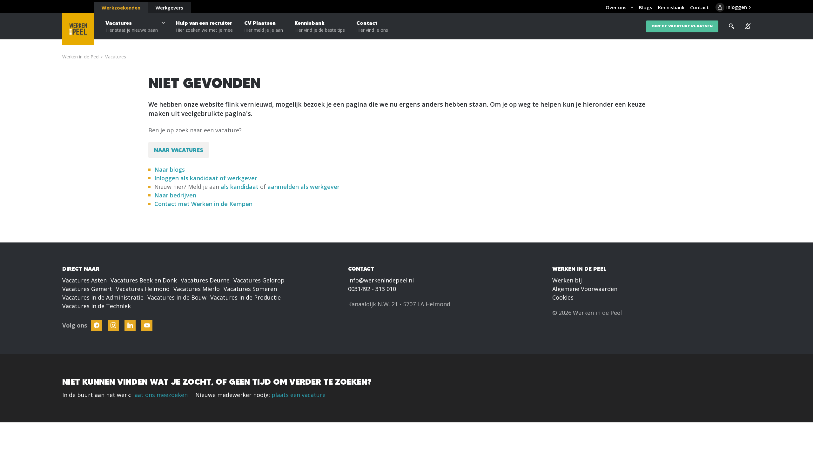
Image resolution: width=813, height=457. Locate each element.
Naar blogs (169, 169)
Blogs (645, 7)
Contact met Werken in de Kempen (203, 204)
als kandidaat (240, 186)
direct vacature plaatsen (682, 26)
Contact (372, 26)
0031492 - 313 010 (372, 289)
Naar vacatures (178, 150)
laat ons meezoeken (160, 395)
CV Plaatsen (263, 26)
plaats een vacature (299, 395)
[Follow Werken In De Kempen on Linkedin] (130, 325)
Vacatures (131, 26)
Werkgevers (169, 7)
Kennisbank (319, 26)
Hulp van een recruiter (204, 26)
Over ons (616, 7)
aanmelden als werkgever (303, 186)
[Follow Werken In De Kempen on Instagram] (113, 325)
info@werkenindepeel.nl (381, 280)
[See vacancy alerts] (748, 26)
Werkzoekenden (121, 7)
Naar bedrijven (176, 195)
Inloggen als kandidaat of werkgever (205, 178)
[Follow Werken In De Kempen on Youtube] (146, 325)
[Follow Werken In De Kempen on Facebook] (96, 325)
